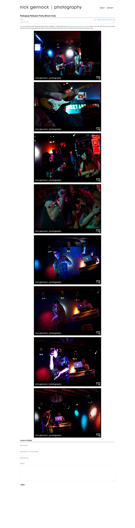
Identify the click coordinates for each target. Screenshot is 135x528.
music (21, 19)
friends (108, 19)
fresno (104, 19)
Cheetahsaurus (81, 26)
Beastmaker (71, 26)
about (102, 8)
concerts (99, 19)
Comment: (22, 463)
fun (111, 19)
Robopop (22, 26)
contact (110, 8)
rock (114, 19)
